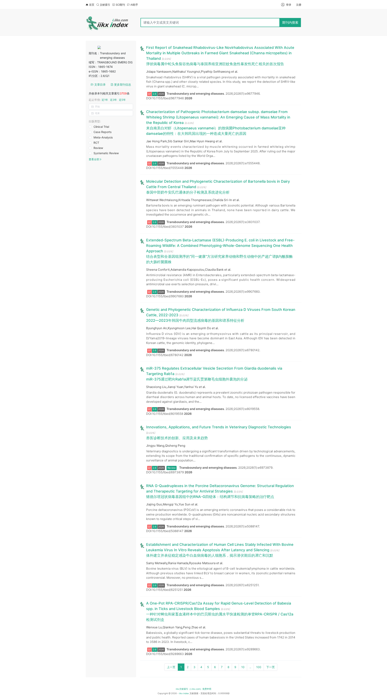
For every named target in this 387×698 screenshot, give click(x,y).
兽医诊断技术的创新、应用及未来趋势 (177, 438)
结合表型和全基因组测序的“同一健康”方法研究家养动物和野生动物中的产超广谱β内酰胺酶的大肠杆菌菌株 (219, 259)
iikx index (184, 693)
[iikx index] (107, 22)
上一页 (171, 667)
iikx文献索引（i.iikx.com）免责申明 (193, 689)
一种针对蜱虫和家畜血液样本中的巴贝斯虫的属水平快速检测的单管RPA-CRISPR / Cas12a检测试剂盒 (219, 617)
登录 (288, 4)
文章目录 (100, 84)
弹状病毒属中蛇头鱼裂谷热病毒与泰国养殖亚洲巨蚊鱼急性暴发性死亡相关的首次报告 (215, 64)
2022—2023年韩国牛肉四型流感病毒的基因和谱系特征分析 (195, 320)
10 (242, 667)
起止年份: (107, 99)
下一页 (270, 667)
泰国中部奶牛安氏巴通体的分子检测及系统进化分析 (188, 192)
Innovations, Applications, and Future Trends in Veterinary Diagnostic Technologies (218, 427)
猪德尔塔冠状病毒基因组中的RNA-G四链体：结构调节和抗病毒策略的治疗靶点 (210, 497)
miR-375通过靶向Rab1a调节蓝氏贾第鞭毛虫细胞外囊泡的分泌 (197, 379)
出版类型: (95, 121)
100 (258, 667)
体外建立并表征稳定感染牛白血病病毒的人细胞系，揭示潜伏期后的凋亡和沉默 (209, 555)
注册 (298, 4)
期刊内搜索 (290, 22)
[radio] (101, 127)
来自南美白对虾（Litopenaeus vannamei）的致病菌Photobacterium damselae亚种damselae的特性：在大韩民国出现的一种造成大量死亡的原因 (216, 131)
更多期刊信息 (122, 84)
